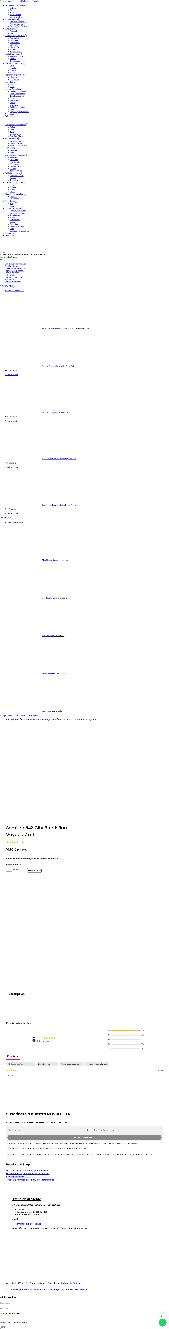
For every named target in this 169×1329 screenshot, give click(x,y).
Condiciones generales (17, 1289)
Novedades (9, 114)
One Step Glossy (16, 17)
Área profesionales (7, 715)
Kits (11, 84)
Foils (12, 66)
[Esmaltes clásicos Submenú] (19, 19)
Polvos (12, 72)
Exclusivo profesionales (80, 328)
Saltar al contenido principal (11, 1)
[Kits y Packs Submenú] (16, 82)
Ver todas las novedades (14, 291)
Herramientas (15, 43)
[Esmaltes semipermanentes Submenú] (27, 5)
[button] (11, 375)
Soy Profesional (27, 1173)
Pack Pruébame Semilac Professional (56, 328)
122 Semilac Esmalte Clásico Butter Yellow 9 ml (61, 505)
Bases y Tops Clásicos (18, 26)
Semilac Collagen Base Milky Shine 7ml (58, 366)
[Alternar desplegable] (13, 259)
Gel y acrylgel (10, 28)
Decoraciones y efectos (14, 63)
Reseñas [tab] (13, 1056)
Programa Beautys (40, 1170)
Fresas (12, 98)
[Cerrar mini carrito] (162, 1316)
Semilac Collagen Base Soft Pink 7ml (56, 412)
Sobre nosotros (13, 1170)
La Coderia (75, 1283)
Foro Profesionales (45, 1179)
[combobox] (89, 1130)
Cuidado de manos (12, 54)
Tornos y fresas (16, 51)
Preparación (14, 79)
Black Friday (30, 1179)
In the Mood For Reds (50, 673)
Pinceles (13, 49)
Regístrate (14, 257)
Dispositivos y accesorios (15, 36)
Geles (12, 33)
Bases (12, 10)
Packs (12, 87)
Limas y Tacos (15, 47)
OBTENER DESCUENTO (84, 1137)
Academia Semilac (15, 1179)
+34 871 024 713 (24, 1209)
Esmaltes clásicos (11, 19)
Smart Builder (15, 15)
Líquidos (13, 77)
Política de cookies (37, 1289)
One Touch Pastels (49, 598)
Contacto (26, 1170)
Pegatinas (13, 68)
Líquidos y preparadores (14, 75)
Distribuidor (19, 715)
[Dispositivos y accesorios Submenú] (26, 35)
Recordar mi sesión (12, 1313)
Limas (12, 103)
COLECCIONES (7, 518)
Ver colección (63, 560)
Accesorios (14, 38)
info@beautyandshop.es (29, 1223)
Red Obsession (48, 636)
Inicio (8, 719)
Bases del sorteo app (78, 1289)
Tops (12, 12)
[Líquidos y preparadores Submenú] (25, 75)
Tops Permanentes (17, 96)
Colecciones (9, 116)
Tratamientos (15, 61)
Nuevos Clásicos (16, 24)
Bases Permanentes (17, 94)
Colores (13, 8)
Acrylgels (13, 31)
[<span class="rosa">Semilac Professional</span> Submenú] (22, 89)
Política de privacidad (57, 1289)
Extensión (14, 40)
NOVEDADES (6, 286)
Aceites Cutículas (17, 56)
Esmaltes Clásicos (12, 266)
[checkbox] (96, 1064)
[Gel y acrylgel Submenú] (17, 28)
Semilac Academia (31, 715)
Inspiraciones (16, 1176)
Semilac (16, 719)
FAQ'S (26, 1176)
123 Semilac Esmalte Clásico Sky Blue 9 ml (59, 459)
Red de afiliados (41, 1173)
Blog (8, 1176)
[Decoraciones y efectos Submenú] (24, 63)
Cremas (13, 59)
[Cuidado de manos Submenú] (21, 54)
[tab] (87, 264)
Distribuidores (13, 1173)
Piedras (13, 70)
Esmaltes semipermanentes (15, 5)
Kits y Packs (10, 82)
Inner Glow (46, 711)
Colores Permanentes (18, 91)
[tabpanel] (85, 1078)
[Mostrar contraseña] (58, 1308)
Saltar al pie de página (30, 1)
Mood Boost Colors (50, 560)
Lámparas (14, 45)
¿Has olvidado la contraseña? (14, 1322)
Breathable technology (18, 22)
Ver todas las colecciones (14, 522)
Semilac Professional (13, 282)
